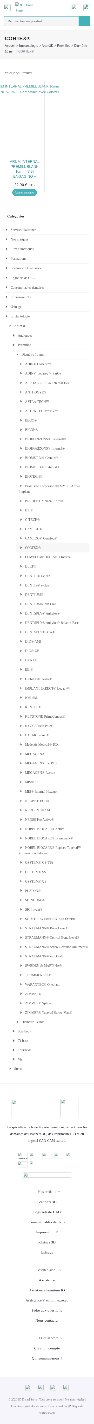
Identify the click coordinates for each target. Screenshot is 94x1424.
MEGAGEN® (35, 754)
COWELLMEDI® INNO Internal (48, 557)
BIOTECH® (33, 476)
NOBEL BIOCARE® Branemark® (49, 838)
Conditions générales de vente (28, 1406)
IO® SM (31, 698)
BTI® (29, 510)
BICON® (31, 430)
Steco (18, 1069)
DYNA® (31, 660)
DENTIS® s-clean (37, 585)
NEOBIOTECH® (37, 801)
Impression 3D (21, 297)
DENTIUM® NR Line (40, 604)
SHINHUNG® (35, 900)
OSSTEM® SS (35, 872)
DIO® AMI (33, 641)
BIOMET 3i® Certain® (41, 458)
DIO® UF (32, 651)
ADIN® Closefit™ (38, 364)
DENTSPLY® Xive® (40, 632)
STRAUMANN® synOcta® (44, 956)
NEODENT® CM (37, 810)
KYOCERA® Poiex (39, 726)
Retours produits (57, 1406)
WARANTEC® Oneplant (42, 984)
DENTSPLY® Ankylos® (42, 613)
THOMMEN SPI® (38, 975)
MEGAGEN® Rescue (40, 772)
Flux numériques (22, 249)
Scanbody (24, 1031)
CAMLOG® (33, 529)
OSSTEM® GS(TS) (39, 862)
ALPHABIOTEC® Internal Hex (47, 383)
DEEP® (30, 566)
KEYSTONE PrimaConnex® (45, 716)
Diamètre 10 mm (33, 354)
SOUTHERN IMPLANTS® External (50, 919)
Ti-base (23, 1041)
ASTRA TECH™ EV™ (41, 411)
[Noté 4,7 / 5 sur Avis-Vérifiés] (47, 1175)
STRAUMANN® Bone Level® (46, 928)
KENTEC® (33, 707)
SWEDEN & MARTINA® (43, 965)
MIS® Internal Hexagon (41, 791)
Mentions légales (75, 1399)
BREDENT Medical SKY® (44, 501)
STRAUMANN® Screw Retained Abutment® (56, 947)
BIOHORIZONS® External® (45, 439)
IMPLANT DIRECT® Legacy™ (47, 688)
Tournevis (24, 1050)
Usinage (16, 307)
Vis (20, 1059)
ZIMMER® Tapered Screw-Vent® (48, 1012)
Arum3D (47, 45)
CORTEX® (33, 548)
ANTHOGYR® (36, 392)
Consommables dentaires (27, 287)
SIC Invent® (34, 909)
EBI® (29, 669)
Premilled (63, 45)
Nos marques (19, 239)
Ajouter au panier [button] (24, 192)
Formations (18, 258)
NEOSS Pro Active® (39, 819)
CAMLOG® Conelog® (41, 538)
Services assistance (23, 230)
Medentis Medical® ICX (42, 744)
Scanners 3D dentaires (26, 268)
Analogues (25, 335)
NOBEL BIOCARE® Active (44, 829)
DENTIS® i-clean (37, 576)
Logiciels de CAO (23, 278)
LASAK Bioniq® (37, 735)
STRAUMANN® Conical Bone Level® (52, 937)
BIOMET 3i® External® (42, 467)
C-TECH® (32, 520)
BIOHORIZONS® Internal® (45, 448)
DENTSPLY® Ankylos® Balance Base (52, 623)
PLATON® (33, 891)
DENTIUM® (34, 595)
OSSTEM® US (36, 881)
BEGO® (31, 420)
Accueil (10, 45)
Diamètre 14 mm (33, 1022)
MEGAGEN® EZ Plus (41, 763)
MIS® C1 (32, 782)
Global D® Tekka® (38, 679)
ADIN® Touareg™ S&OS (43, 373)
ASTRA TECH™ (37, 402)
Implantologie (28, 45)
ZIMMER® (33, 994)
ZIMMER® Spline (38, 1003)
